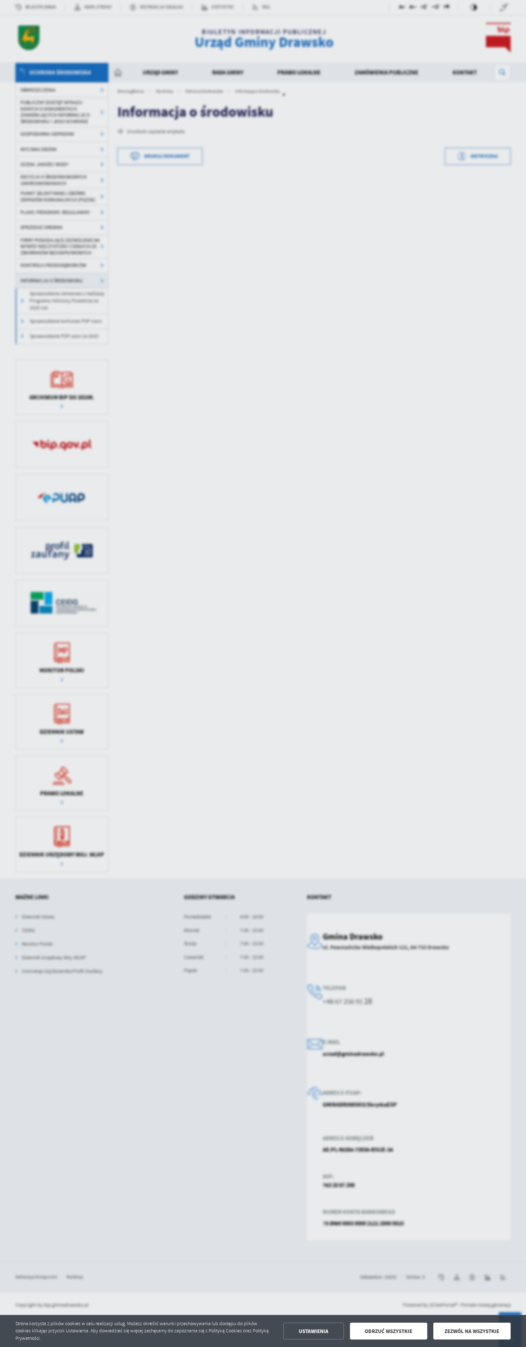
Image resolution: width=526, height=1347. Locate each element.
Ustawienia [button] (313, 1331)
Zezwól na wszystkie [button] (471, 1331)
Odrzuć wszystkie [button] (388, 1331)
